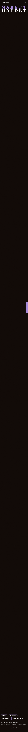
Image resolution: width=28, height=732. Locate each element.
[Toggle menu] (25, 2)
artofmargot (6, 2)
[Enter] (18, 395)
